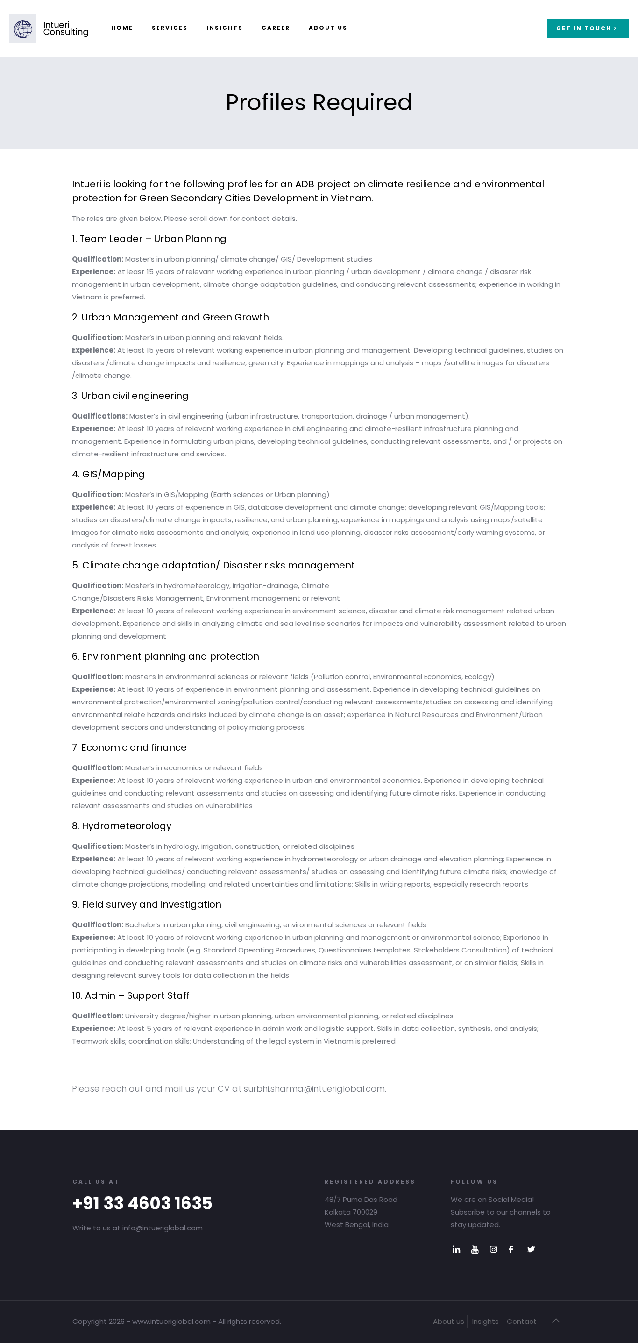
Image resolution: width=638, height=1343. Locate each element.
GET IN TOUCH (583, 28)
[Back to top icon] (556, 1320)
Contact (522, 1321)
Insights (485, 1321)
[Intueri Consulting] (48, 28)
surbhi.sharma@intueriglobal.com (314, 1088)
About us (448, 1321)
